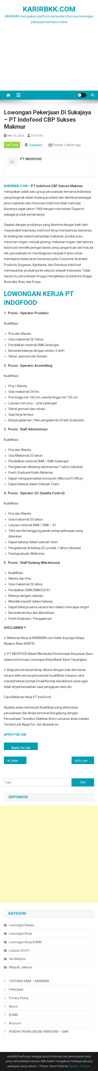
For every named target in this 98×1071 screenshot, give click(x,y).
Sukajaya (35, 145)
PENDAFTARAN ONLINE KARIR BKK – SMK (38, 1031)
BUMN (13, 1015)
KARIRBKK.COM (49, 9)
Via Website (17, 959)
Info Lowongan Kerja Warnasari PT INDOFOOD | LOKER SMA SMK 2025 (84, 760)
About (13, 1006)
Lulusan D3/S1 (19, 950)
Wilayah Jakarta (20, 967)
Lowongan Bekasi (21, 925)
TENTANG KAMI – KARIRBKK (29, 981)
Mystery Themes (79, 1066)
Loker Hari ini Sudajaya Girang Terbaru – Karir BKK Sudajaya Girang (18, 760)
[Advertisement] (49, 62)
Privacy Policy (18, 998)
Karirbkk (37, 135)
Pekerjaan (16, 989)
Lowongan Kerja (20, 933)
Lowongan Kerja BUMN (25, 942)
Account (15, 1023)
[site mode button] (81, 95)
